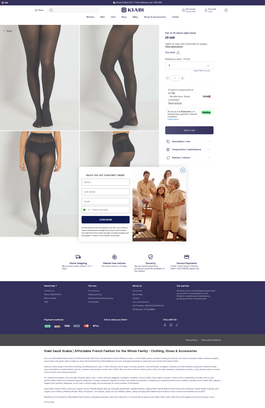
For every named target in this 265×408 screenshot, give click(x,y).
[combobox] (86, 209)
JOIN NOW (105, 219)
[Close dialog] (182, 170)
